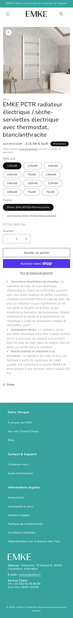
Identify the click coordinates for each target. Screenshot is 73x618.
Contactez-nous (18, 464)
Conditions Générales (22, 532)
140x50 (12, 183)
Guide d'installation (20, 473)
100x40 (12, 192)
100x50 (12, 174)
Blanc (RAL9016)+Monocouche (28, 207)
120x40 (32, 166)
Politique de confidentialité (25, 524)
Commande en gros (20, 506)
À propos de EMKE (20, 422)
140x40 (32, 183)
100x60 (53, 166)
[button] (8, 14)
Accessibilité (16, 497)
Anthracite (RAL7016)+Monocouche (33, 217)
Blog (11, 440)
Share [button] (10, 384)
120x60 (12, 166)
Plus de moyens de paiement (36, 272)
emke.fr (21, 607)
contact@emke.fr (30, 575)
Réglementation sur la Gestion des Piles (34, 541)
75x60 (31, 174)
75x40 (50, 192)
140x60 (51, 174)
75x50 (31, 192)
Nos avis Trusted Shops (23, 431)
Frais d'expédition (28, 149)
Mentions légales (19, 515)
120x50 (53, 183)
